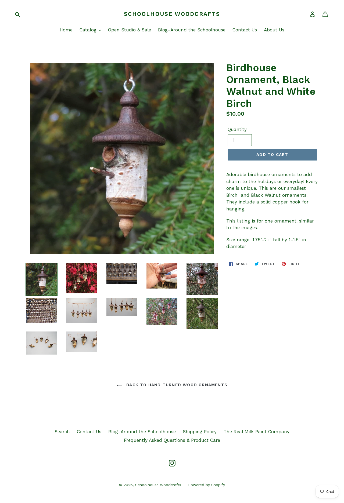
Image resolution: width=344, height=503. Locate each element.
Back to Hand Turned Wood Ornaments (176, 384)
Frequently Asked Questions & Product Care (172, 440)
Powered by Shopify (206, 485)
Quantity (237, 129)
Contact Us (244, 29)
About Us (274, 29)
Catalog (89, 29)
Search (62, 431)
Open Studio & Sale (129, 29)
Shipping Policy (200, 431)
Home (66, 29)
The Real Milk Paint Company (256, 431)
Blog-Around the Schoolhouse (191, 29)
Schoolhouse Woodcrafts (172, 13)
